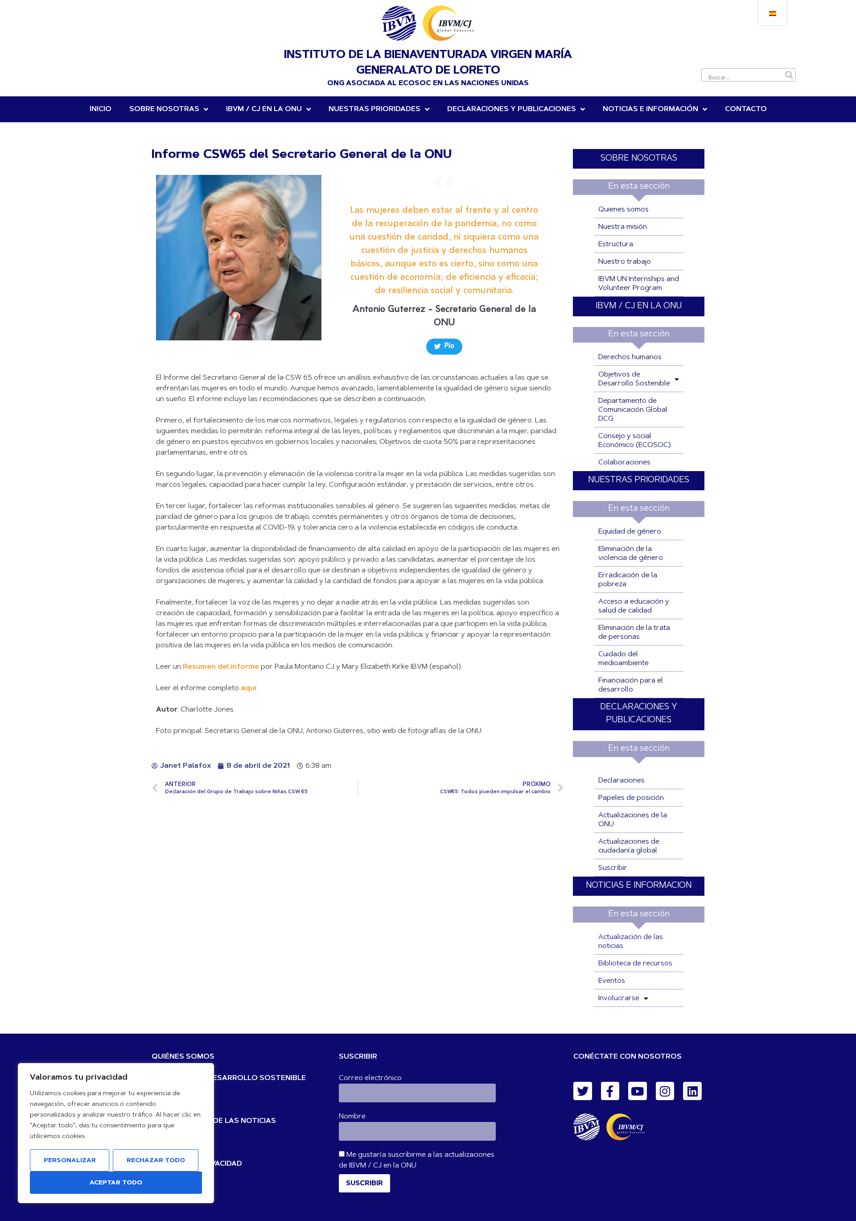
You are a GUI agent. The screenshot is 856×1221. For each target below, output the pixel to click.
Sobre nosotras (164, 109)
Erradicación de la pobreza (627, 580)
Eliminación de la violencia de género (630, 554)
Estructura (615, 244)
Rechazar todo (156, 1161)
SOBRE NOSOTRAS (639, 158)
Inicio (100, 109)
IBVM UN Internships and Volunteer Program (638, 284)
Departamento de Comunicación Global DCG (632, 409)
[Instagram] (665, 1091)
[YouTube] (637, 1091)
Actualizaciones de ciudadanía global (628, 846)
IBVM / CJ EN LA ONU (639, 306)
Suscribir (612, 868)
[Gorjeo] (582, 1091)
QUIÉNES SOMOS (183, 1056)
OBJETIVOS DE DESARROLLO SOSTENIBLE (229, 1078)
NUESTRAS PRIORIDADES (374, 109)
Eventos (611, 981)
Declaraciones (621, 780)
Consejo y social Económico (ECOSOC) (634, 441)
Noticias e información (650, 109)
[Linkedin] (692, 1091)
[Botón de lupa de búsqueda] (789, 75)
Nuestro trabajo (624, 261)
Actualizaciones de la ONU (632, 820)
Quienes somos (623, 209)
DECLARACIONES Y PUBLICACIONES (511, 109)
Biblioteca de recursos (635, 963)
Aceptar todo (116, 1183)
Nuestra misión (622, 227)
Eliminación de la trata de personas (634, 633)
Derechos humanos (630, 357)
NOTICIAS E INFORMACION (638, 886)
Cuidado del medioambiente (623, 659)
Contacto (746, 109)
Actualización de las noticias (630, 942)
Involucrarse (618, 998)
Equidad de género (629, 531)
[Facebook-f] (610, 1091)
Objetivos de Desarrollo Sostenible (634, 379)
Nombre (352, 1116)
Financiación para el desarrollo (630, 685)
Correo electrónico (370, 1078)
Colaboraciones (624, 462)
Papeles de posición (631, 798)
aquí (249, 688)
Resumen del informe (221, 667)
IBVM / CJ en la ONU (264, 109)
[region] (116, 1133)
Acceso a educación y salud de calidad (633, 606)
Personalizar (70, 1161)
